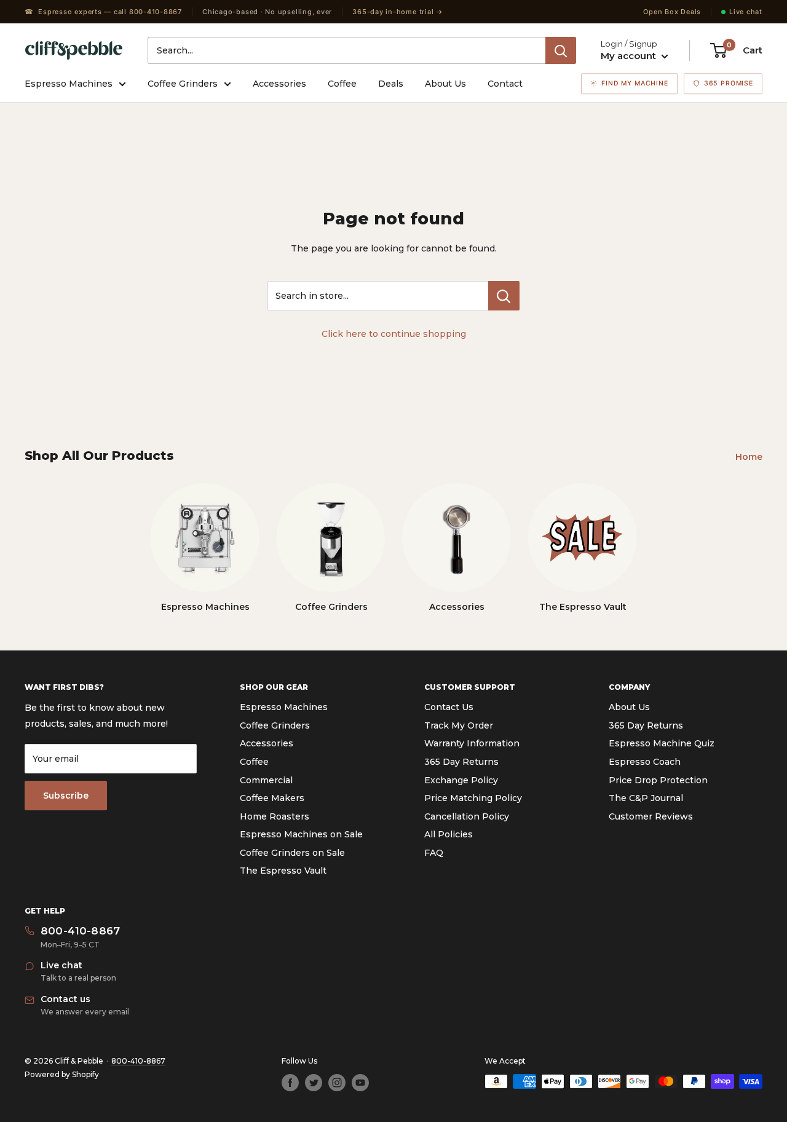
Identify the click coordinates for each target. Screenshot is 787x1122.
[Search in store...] (504, 295)
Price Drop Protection (658, 780)
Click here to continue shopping (394, 333)
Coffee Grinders (183, 83)
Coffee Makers (272, 798)
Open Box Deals (672, 11)
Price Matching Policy (473, 798)
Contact (505, 83)
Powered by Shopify (62, 1074)
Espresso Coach (645, 761)
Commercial (266, 780)
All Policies (448, 834)
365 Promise (728, 83)
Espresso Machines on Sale (301, 834)
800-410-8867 (138, 1060)
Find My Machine (634, 83)
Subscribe (66, 795)
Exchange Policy (461, 780)
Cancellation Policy (466, 816)
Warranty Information (472, 743)
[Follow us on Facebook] (290, 1082)
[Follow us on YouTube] (360, 1082)
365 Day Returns (461, 761)
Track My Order (458, 725)
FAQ (433, 852)
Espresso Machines (69, 83)
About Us (445, 83)
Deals (390, 83)
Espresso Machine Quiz (661, 743)
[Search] (560, 50)
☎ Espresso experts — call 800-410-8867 (103, 11)
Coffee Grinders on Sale (292, 852)
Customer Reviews (651, 816)
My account (629, 55)
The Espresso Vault (283, 870)
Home (750, 456)
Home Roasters (274, 816)
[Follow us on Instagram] (337, 1082)
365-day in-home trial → (397, 11)
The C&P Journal (646, 798)
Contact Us (448, 707)
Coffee (342, 83)
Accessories (279, 83)
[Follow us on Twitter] (313, 1082)
